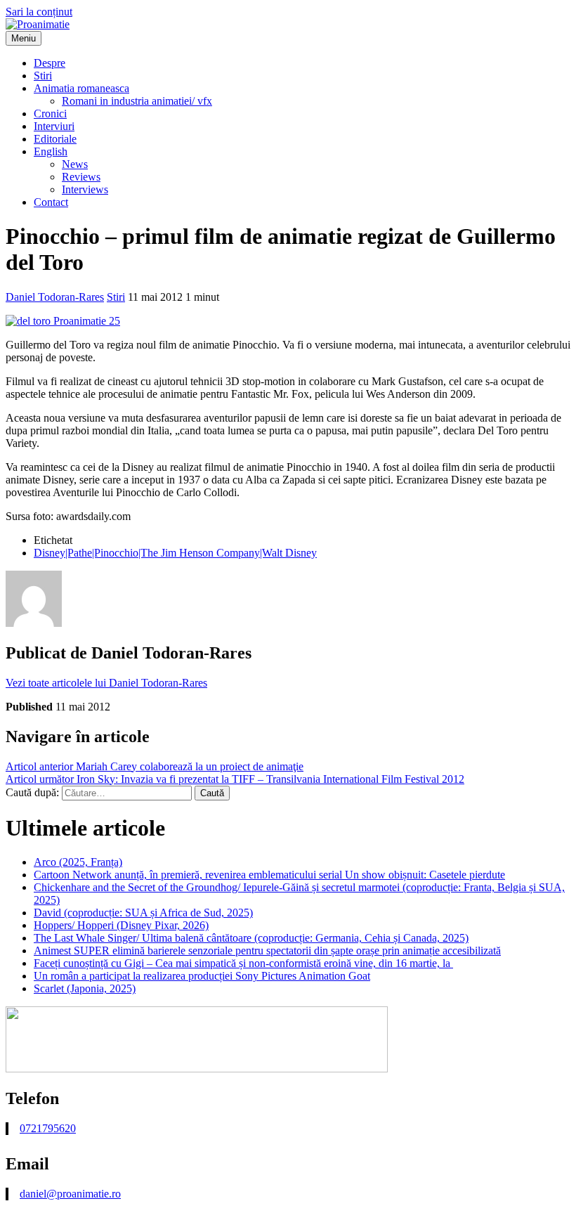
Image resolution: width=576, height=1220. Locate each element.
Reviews (81, 177)
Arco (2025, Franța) (78, 862)
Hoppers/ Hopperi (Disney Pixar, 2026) (121, 925)
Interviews (85, 189)
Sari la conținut (39, 12)
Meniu (23, 38)
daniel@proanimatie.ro (70, 1194)
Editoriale (55, 139)
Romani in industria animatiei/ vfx (137, 101)
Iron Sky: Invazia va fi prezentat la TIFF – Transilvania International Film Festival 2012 (235, 779)
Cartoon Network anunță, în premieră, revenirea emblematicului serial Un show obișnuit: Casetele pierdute (269, 875)
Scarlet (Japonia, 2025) (85, 988)
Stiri (43, 76)
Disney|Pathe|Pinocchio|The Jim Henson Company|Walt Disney (175, 553)
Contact (51, 202)
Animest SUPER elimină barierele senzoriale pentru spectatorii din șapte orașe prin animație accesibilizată (267, 950)
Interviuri (54, 126)
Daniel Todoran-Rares (55, 297)
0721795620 (48, 1128)
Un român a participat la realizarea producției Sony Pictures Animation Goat (202, 976)
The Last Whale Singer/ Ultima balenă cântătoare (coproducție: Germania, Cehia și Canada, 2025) (251, 938)
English (50, 151)
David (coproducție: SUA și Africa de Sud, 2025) (143, 913)
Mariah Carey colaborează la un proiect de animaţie (154, 766)
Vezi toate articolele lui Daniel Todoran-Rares (106, 683)
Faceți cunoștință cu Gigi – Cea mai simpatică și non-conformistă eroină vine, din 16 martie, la (243, 963)
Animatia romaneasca (81, 88)
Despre (49, 63)
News (75, 164)
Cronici (50, 113)
